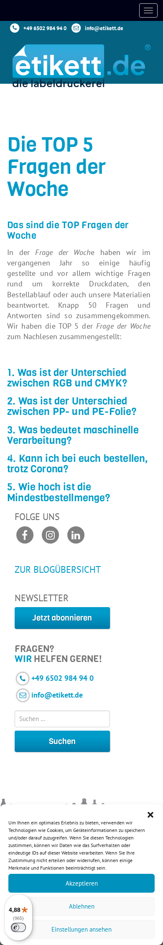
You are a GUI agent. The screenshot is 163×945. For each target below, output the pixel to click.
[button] (150, 815)
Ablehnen (81, 906)
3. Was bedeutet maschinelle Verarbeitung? (73, 435)
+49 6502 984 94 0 (44, 28)
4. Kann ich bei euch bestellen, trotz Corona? (77, 464)
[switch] (18, 927)
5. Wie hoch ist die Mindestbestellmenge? (59, 492)
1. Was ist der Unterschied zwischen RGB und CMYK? (67, 378)
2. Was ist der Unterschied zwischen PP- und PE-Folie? (72, 406)
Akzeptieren (82, 883)
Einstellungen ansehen (81, 929)
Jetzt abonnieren (62, 618)
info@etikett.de (104, 28)
